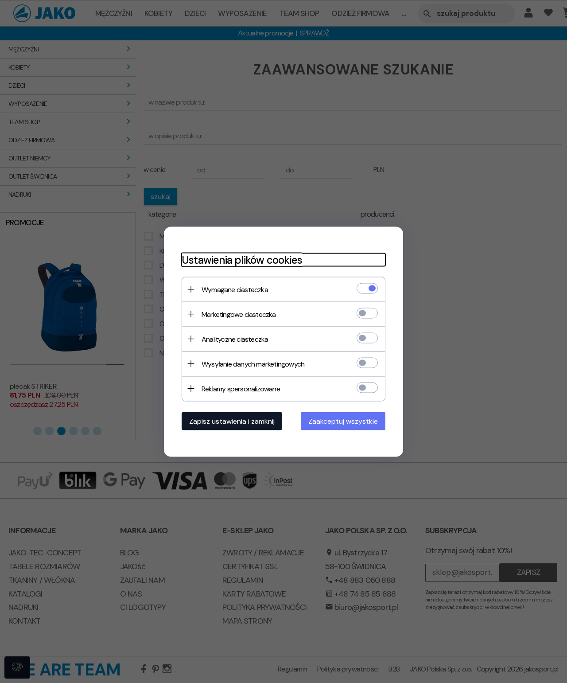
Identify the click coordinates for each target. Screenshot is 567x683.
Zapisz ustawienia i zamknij (232, 420)
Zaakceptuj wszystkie (343, 420)
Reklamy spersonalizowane (241, 388)
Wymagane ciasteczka (235, 289)
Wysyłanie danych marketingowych (253, 363)
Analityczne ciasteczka (235, 338)
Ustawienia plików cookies (242, 259)
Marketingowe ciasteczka (239, 314)
